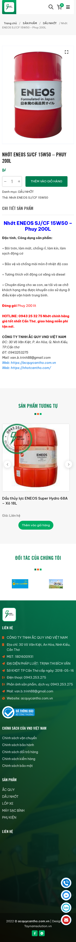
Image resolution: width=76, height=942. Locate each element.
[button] (67, 52)
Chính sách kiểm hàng (18, 759)
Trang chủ (10, 23)
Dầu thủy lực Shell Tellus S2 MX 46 (31, 498)
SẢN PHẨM (30, 23)
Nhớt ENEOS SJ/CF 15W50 (28, 197)
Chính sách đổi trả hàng (20, 752)
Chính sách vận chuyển (19, 738)
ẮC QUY (8, 790)
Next (68, 464)
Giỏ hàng (61, 6)
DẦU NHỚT (50, 23)
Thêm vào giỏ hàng (46, 181)
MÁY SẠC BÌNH (13, 811)
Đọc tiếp (36, 525)
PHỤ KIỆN (9, 817)
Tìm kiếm (50, 7)
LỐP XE (7, 803)
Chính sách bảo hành (18, 745)
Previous (7, 464)
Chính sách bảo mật (17, 766)
